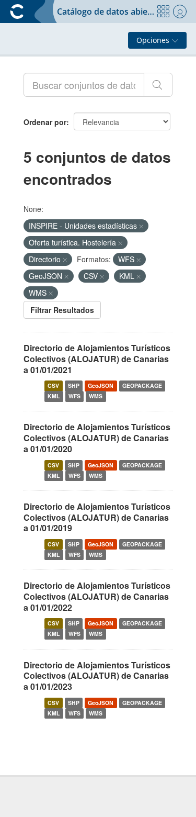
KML (54, 396)
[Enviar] (158, 85)
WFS (74, 396)
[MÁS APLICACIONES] (163, 11)
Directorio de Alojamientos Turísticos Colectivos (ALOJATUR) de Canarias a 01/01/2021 (97, 359)
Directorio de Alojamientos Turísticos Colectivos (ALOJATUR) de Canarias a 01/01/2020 (97, 438)
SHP (73, 385)
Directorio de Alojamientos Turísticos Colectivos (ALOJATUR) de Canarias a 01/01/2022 (97, 596)
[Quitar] (141, 226)
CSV (53, 385)
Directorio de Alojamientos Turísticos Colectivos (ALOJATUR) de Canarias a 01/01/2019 (97, 517)
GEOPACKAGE (142, 385)
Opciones (153, 40)
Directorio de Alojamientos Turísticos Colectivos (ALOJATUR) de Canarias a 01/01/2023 (97, 676)
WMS (95, 396)
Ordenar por (45, 122)
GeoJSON (100, 385)
